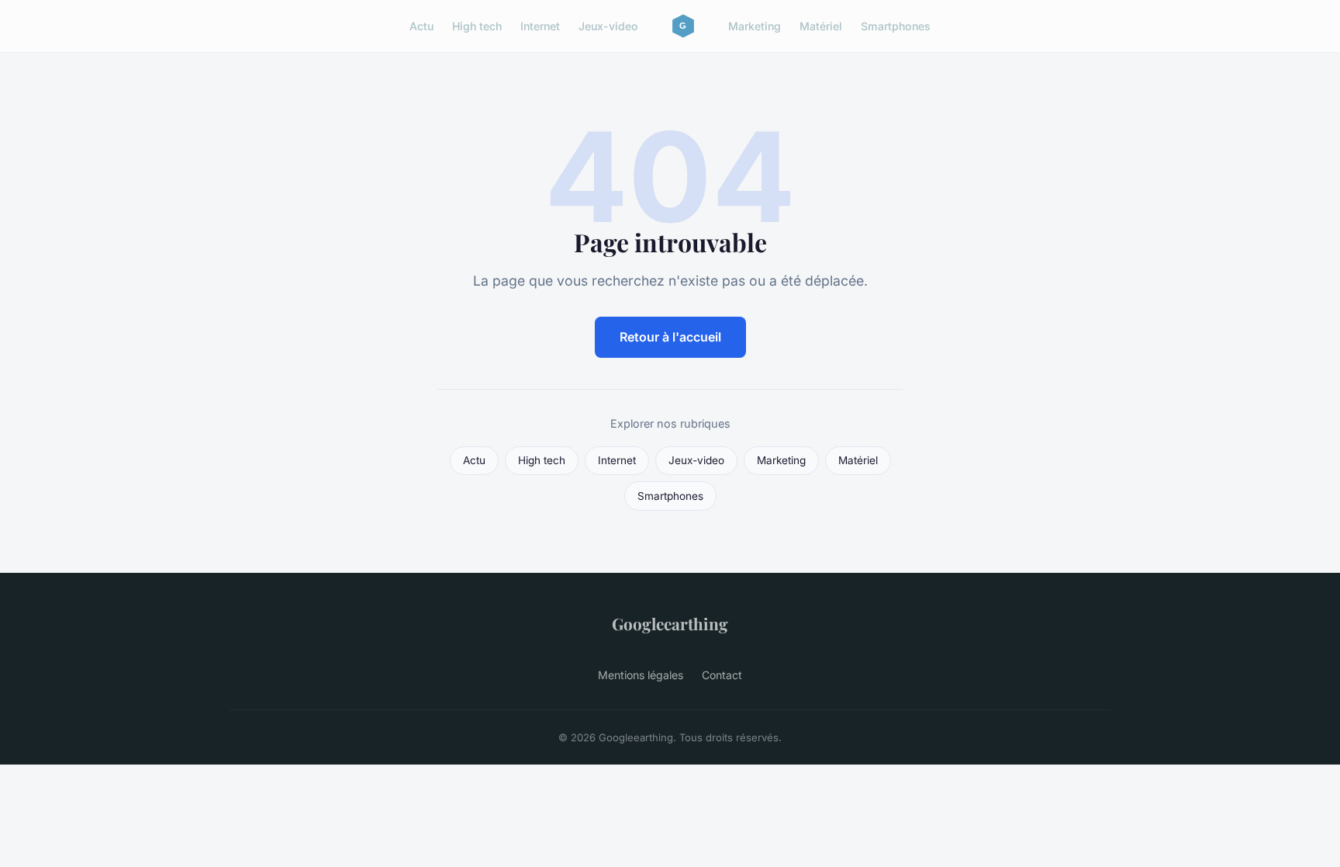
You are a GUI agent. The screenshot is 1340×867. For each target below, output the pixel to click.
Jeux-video (608, 26)
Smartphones (896, 26)
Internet (540, 26)
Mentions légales (640, 674)
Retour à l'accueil (670, 337)
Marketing (754, 26)
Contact (722, 674)
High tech (477, 26)
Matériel (821, 26)
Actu (421, 26)
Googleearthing (670, 623)
